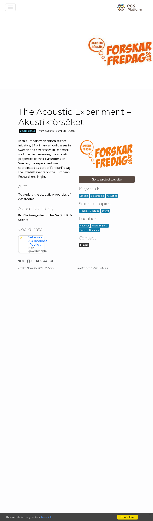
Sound (105, 210)
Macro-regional (100, 225)
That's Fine (127, 517)
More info (46, 517)
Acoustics (112, 195)
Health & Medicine (89, 210)
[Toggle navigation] (10, 7)
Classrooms (97, 195)
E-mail (84, 245)
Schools (84, 195)
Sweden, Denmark (89, 230)
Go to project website (107, 179)
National (84, 225)
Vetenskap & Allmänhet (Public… (37, 241)
